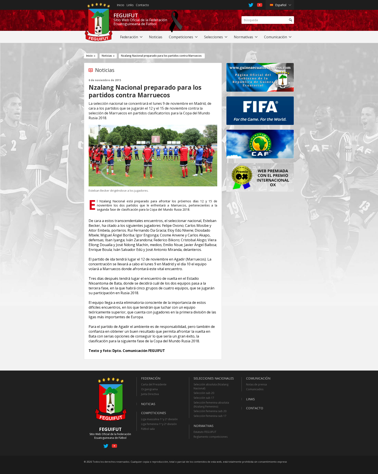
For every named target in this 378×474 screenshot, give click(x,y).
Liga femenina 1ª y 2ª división (159, 424)
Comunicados (254, 389)
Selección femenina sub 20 (210, 411)
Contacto (142, 5)
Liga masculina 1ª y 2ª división (159, 419)
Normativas (204, 426)
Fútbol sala (148, 429)
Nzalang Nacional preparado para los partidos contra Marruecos (161, 56)
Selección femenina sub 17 (210, 416)
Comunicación (258, 378)
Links (130, 5)
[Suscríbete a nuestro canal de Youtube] (114, 446)
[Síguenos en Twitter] (106, 446)
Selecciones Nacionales (214, 378)
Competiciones (153, 413)
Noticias (107, 56)
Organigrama (149, 389)
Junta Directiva (150, 394)
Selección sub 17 (204, 398)
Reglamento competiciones (211, 437)
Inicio (120, 5)
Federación (150, 378)
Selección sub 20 (204, 393)
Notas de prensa (256, 384)
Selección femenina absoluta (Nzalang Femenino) (211, 404)
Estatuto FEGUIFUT (205, 432)
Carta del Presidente (153, 384)
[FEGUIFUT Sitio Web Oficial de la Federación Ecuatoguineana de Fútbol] (98, 40)
